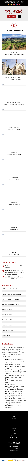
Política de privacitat (14, 430)
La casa (14, 418)
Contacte (14, 424)
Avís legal (14, 428)
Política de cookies (14, 432)
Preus (14, 422)
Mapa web (14, 436)
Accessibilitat (14, 434)
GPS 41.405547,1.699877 (18, 2)
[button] (19, 16)
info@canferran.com (9, 2)
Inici (14, 416)
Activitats (14, 420)
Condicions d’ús (14, 437)
